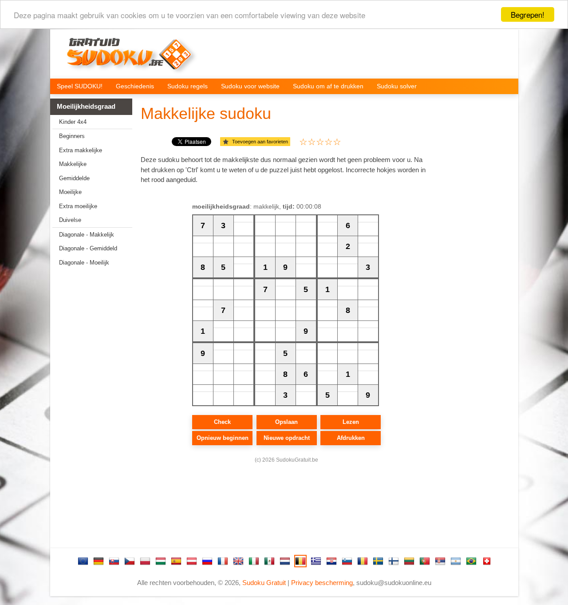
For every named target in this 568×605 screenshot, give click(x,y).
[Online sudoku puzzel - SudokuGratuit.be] (129, 56)
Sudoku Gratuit (264, 582)
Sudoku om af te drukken (328, 86)
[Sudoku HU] (160, 561)
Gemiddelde (74, 178)
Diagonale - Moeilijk (84, 262)
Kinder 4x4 (73, 122)
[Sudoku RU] (207, 561)
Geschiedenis (135, 86)
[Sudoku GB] (238, 561)
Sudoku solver (397, 86)
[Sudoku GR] (316, 561)
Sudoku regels (187, 86)
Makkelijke (73, 164)
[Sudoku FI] (393, 561)
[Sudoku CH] (487, 561)
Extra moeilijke (78, 206)
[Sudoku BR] (471, 561)
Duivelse (70, 220)
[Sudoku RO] (362, 561)
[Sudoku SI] (347, 561)
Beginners (72, 136)
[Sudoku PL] (145, 561)
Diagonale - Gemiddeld (88, 248)
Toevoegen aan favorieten (260, 141)
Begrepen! (527, 14)
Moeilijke (70, 192)
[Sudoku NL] (285, 561)
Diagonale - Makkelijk (86, 234)
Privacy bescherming (322, 582)
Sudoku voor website (250, 86)
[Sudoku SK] (114, 561)
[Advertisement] (87, 411)
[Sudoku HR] (331, 561)
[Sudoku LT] (409, 561)
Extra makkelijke (80, 150)
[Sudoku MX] (269, 561)
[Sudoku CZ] (129, 561)
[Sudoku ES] (176, 561)
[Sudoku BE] (300, 561)
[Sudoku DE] (98, 561)
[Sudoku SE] (378, 561)
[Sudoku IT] (254, 561)
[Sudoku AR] (456, 561)
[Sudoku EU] (83, 561)
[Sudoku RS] (440, 561)
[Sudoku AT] (191, 561)
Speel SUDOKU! (80, 86)
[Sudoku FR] (223, 561)
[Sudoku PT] (424, 561)
